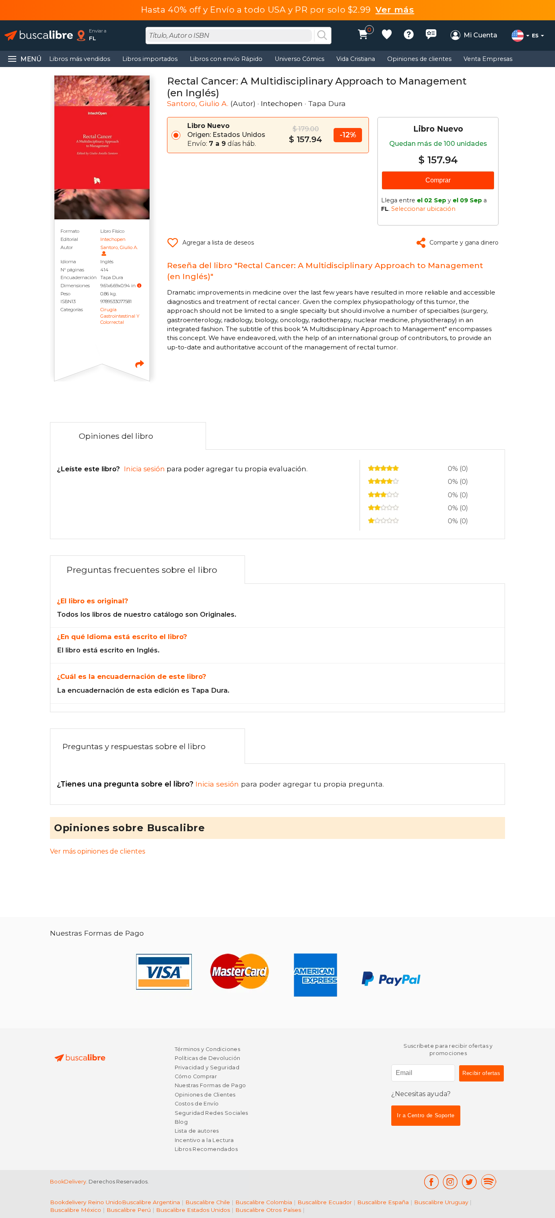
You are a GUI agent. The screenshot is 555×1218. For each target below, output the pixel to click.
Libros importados (150, 59)
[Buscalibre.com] (38, 35)
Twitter (469, 1182)
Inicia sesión (149, 784)
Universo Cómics (299, 59)
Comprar (438, 180)
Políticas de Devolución (208, 1058)
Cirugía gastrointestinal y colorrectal (119, 316)
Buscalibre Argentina (151, 1202)
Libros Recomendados (206, 1149)
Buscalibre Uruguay (441, 1202)
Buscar (322, 36)
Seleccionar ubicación (423, 208)
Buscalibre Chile (207, 1202)
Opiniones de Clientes (205, 1095)
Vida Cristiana (355, 59)
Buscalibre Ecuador (324, 1202)
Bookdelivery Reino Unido (86, 1202)
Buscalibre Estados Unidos (193, 1210)
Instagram (450, 1182)
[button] (139, 285)
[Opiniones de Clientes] (431, 35)
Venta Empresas (488, 59)
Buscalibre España (383, 1202)
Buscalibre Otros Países (268, 1210)
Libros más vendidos (79, 59)
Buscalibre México (75, 1210)
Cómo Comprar (196, 1076)
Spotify (488, 1182)
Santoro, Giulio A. (119, 247)
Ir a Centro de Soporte (426, 1115)
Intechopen (113, 239)
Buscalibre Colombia (263, 1202)
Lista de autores (197, 1131)
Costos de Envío (197, 1104)
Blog (181, 1122)
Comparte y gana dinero (464, 242)
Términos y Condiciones (207, 1049)
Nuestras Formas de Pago (210, 1085)
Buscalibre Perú (128, 1210)
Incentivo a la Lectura (204, 1140)
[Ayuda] (409, 35)
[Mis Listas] (387, 35)
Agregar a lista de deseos (218, 242)
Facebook (431, 1182)
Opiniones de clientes (419, 59)
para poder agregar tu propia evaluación (181, 469)
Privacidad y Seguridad (207, 1067)
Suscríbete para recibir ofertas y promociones (448, 1049)
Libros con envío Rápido (226, 59)
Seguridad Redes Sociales (211, 1113)
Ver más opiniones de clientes (97, 851)
